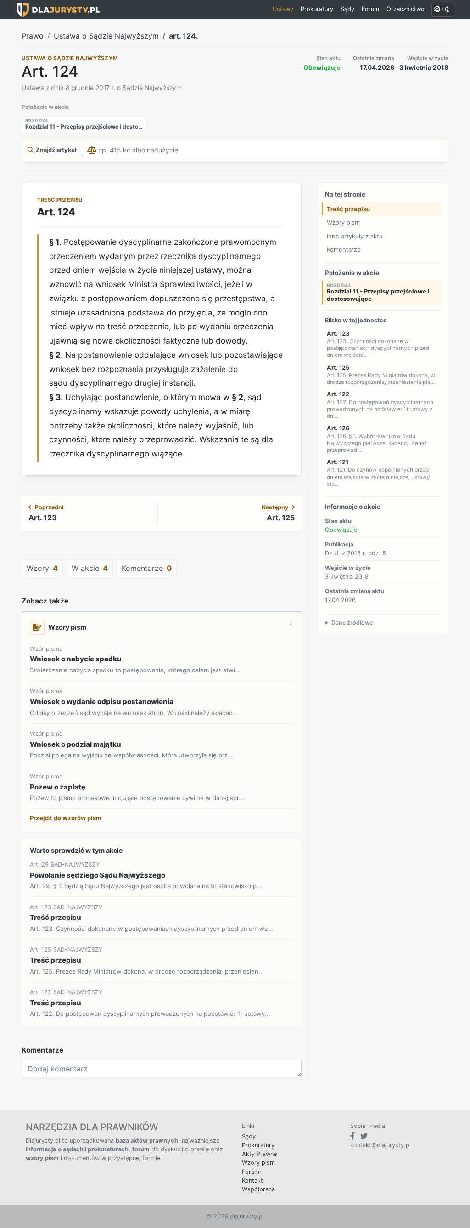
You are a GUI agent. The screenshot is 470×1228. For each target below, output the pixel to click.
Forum (250, 1171)
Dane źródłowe (352, 622)
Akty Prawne (259, 1153)
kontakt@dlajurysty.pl (380, 1145)
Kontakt (252, 1180)
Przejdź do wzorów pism (65, 818)
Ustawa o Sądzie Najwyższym (106, 35)
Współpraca (258, 1189)
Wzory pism (343, 222)
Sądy (249, 1136)
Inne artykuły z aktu (355, 236)
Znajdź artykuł (56, 149)
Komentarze (344, 249)
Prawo (33, 35)
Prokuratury (258, 1145)
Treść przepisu (348, 209)
